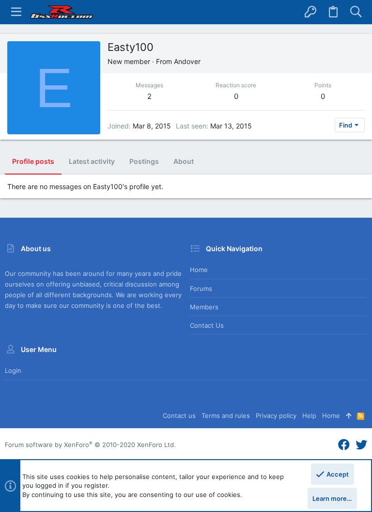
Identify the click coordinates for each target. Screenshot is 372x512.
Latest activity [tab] (92, 161)
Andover (187, 61)
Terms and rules (226, 415)
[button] (16, 12)
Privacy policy (276, 415)
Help (309, 415)
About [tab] (183, 161)
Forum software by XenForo (90, 444)
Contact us (207, 325)
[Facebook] (344, 445)
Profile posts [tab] (33, 161)
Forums (201, 288)
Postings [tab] (144, 161)
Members (204, 307)
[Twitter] (361, 445)
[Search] (355, 12)
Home (199, 269)
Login (13, 370)
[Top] (348, 415)
